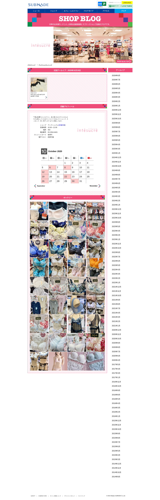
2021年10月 (116, 295)
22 (65, 176)
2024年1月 (116, 205)
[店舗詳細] (61, 125)
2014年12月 (116, 464)
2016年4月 (116, 403)
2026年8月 (116, 75)
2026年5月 (116, 88)
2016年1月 (116, 416)
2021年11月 (116, 291)
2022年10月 (116, 248)
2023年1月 (116, 239)
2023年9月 (116, 222)
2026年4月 (116, 93)
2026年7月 (116, 80)
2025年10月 (116, 119)
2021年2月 (116, 321)
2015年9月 (116, 433)
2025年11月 (116, 114)
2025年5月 (116, 140)
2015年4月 (116, 455)
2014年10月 (116, 472)
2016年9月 (116, 390)
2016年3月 (116, 408)
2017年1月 (116, 377)
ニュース (36, 11)
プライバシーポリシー (69, 496)
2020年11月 (116, 334)
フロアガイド (88, 11)
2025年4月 (116, 144)
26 (43, 181)
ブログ (123, 11)
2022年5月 (116, 265)
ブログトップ (31, 65)
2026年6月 (116, 84)
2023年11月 (116, 213)
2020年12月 (116, 330)
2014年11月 (116, 468)
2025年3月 (116, 149)
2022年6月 (116, 261)
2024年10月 (116, 166)
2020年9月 (116, 343)
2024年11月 (116, 162)
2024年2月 (116, 201)
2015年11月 (116, 425)
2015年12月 (116, 421)
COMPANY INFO (42, 496)
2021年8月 (116, 304)
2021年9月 (116, 300)
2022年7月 (116, 257)
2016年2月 (116, 412)
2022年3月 (116, 274)
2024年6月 (116, 183)
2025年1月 (116, 153)
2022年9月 (116, 252)
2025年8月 (116, 127)
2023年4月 (116, 231)
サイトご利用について (55, 496)
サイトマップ (81, 496)
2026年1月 (116, 106)
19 (43, 176)
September (43, 186)
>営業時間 (110, 2)
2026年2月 (116, 101)
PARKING (120, 6)
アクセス (106, 11)
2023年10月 (116, 218)
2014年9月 (116, 477)
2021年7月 (116, 308)
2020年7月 (116, 351)
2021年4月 (116, 313)
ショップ (53, 11)
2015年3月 (116, 459)
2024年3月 (116, 196)
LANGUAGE (127, 3)
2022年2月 (116, 278)
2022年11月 (116, 244)
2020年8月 (116, 347)
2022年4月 (116, 270)
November (91, 186)
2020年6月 (116, 356)
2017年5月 (116, 364)
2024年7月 (116, 179)
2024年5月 (116, 188)
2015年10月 (116, 429)
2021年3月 (116, 317)
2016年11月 (116, 382)
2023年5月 (116, 226)
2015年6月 (116, 446)
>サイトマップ (117, 2)
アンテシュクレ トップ (45, 65)
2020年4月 (116, 360)
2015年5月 (116, 451)
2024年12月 (116, 157)
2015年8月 (116, 438)
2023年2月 (116, 235)
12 (43, 172)
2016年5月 (116, 399)
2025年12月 (116, 110)
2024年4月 (116, 192)
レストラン (71, 11)
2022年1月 (116, 282)
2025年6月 (116, 136)
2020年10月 (116, 339)
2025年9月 (116, 123)
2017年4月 (116, 369)
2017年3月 (116, 373)
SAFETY (33, 496)
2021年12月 (116, 287)
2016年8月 (116, 395)
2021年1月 (116, 326)
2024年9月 (116, 170)
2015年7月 (116, 442)
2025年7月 (116, 131)
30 (73, 181)
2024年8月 (116, 175)
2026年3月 (116, 97)
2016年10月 (116, 386)
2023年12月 (116, 209)
